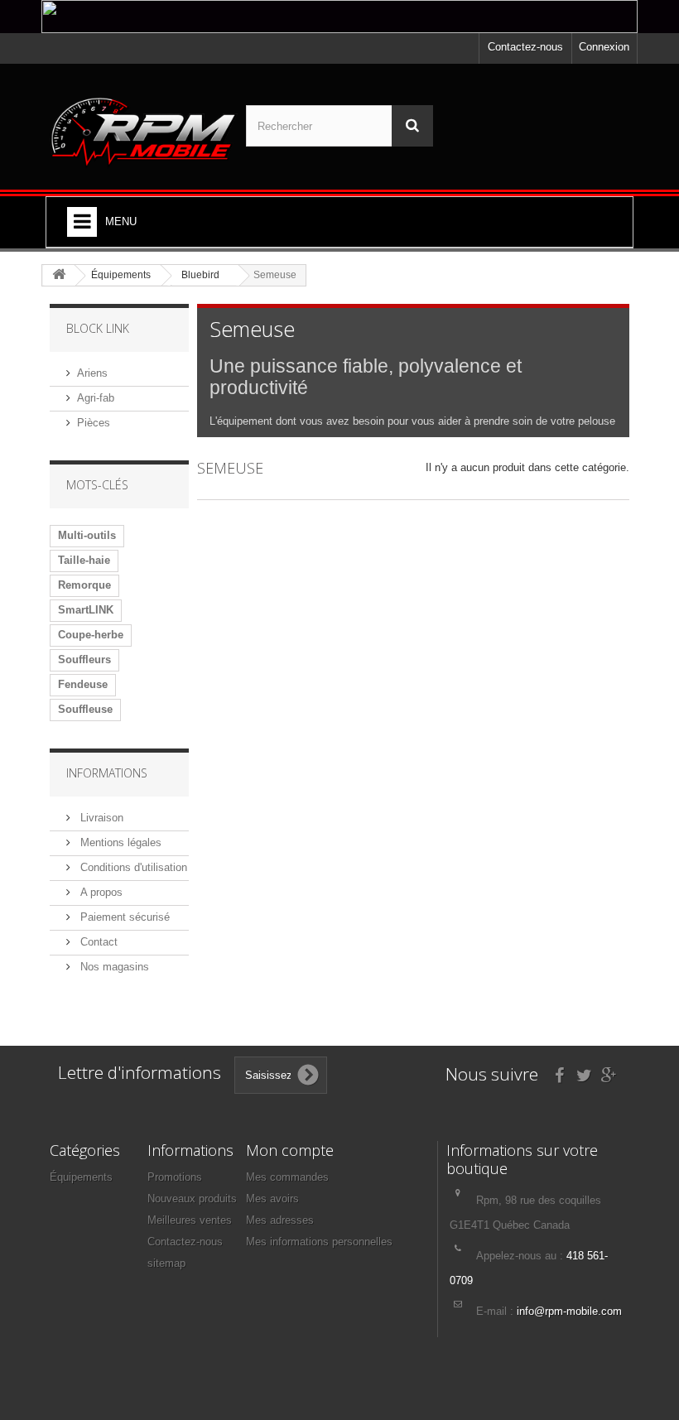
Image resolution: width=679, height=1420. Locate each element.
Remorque (84, 585)
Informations (106, 773)
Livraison (100, 817)
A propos (100, 892)
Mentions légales (119, 842)
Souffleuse (85, 709)
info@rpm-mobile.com (569, 1311)
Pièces (93, 422)
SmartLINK (85, 610)
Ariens (92, 373)
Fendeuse (83, 684)
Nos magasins (113, 966)
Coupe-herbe (90, 634)
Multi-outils (87, 535)
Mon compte (290, 1150)
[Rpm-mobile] (144, 133)
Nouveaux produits (192, 1198)
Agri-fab (95, 398)
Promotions (174, 1177)
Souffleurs (84, 659)
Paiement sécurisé (123, 917)
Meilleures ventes (189, 1220)
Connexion (604, 47)
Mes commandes (287, 1177)
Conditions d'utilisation (132, 867)
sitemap (166, 1263)
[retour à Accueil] (59, 275)
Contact (97, 942)
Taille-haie (84, 560)
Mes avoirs (272, 1198)
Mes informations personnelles (319, 1241)
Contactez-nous (525, 47)
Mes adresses (280, 1220)
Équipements (81, 1177)
